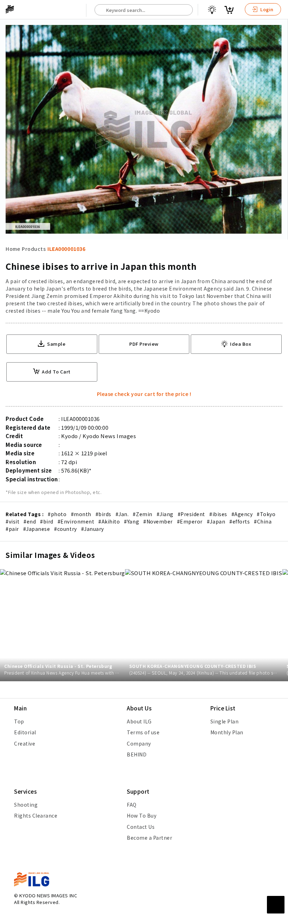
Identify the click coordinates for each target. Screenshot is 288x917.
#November (158, 521)
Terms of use (143, 732)
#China (262, 521)
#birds (103, 514)
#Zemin (142, 514)
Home (13, 248)
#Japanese (36, 528)
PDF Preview (144, 343)
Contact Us (141, 826)
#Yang (131, 521)
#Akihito (109, 521)
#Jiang (165, 514)
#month (81, 514)
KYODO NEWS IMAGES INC (48, 895)
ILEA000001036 (66, 248)
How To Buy (141, 815)
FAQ (132, 804)
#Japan (216, 521)
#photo (57, 514)
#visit (12, 521)
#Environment (76, 521)
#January (92, 528)
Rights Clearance (35, 815)
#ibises (218, 514)
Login (266, 9)
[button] (279, 458)
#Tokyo (266, 514)
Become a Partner (149, 837)
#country (65, 528)
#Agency (242, 514)
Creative (24, 743)
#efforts (239, 521)
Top (19, 721)
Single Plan (224, 721)
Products (34, 248)
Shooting (26, 804)
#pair (12, 528)
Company (139, 743)
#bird (46, 521)
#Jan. (122, 514)
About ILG (139, 721)
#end (30, 521)
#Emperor (190, 521)
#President (191, 514)
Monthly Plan (226, 732)
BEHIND (136, 754)
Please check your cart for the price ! (144, 393)
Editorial (25, 732)
